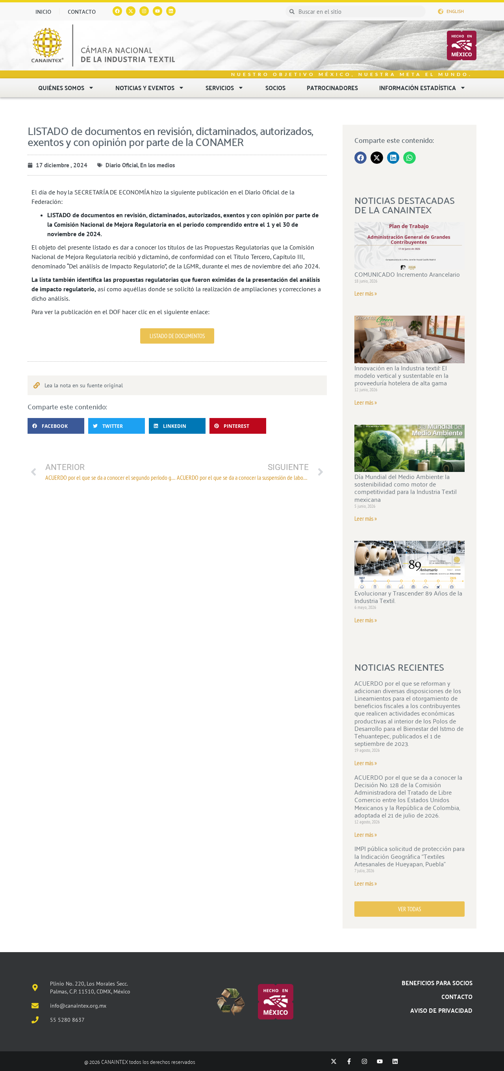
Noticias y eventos (144, 87)
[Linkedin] (171, 11)
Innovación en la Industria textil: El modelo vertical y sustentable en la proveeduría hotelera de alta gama (401, 375)
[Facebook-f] (349, 1061)
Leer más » (365, 293)
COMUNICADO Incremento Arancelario (407, 273)
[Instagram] (144, 11)
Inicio (43, 11)
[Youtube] (157, 11)
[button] (56, 426)
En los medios (157, 165)
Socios (275, 87)
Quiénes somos (61, 87)
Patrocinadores (332, 87)
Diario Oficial (122, 165)
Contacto (82, 11)
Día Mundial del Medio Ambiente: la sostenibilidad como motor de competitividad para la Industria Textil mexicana (405, 488)
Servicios (220, 87)
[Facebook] (117, 11)
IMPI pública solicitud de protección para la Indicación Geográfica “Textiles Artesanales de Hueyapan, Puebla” (409, 856)
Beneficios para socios (437, 982)
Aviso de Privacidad (441, 1010)
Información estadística (417, 87)
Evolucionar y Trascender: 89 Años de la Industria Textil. (408, 596)
